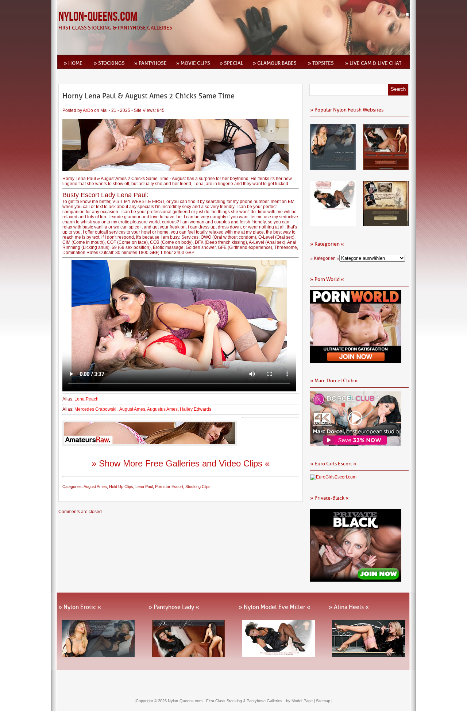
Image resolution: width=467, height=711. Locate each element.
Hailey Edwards (195, 409)
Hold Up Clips (121, 486)
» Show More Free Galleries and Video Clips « (181, 463)
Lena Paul (144, 486)
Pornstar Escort (169, 486)
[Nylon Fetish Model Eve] (333, 223)
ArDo (88, 110)
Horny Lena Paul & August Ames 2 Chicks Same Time (148, 95)
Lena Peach (86, 399)
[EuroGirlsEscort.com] (333, 477)
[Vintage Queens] (386, 223)
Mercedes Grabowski (95, 409)
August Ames (132, 409)
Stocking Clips (198, 486)
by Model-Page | (301, 701)
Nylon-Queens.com (97, 17)
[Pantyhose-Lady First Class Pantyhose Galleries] (386, 167)
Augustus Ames (162, 409)
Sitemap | (324, 701)
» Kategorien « (324, 258)
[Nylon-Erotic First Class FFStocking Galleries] (333, 167)
